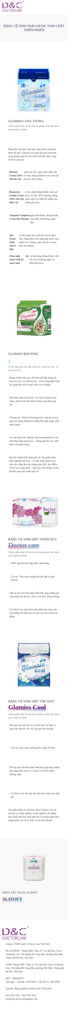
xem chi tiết (21, 278)
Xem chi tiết (37, 899)
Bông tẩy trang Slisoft (20, 892)
